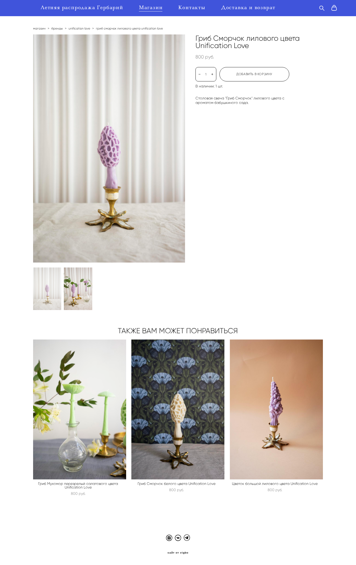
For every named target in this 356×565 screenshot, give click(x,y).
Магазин (151, 7)
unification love (79, 28)
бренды (57, 28)
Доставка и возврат (248, 7)
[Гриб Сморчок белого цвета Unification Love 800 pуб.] (177, 409)
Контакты (191, 7)
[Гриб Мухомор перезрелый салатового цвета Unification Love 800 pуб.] (79, 409)
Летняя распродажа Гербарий (82, 7)
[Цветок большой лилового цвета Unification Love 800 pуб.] (276, 409)
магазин (39, 28)
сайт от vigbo (178, 552)
